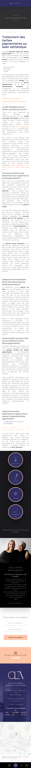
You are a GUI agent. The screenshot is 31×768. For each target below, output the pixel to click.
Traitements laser (14, 31)
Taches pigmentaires (11, 32)
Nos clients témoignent (15, 569)
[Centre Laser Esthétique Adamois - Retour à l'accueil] (15, 3)
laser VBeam (13, 128)
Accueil (5, 31)
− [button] (2, 727)
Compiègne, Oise (15, 713)
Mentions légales (17, 759)
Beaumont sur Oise (24, 713)
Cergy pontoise (7, 713)
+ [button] (2, 724)
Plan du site (26, 759)
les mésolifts (8, 423)
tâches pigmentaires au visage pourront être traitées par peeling (15, 167)
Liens (10, 759)
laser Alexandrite (22, 126)
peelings (8, 421)
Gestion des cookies (15, 760)
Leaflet (29, 754)
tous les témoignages (15, 603)
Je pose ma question (16, 637)
